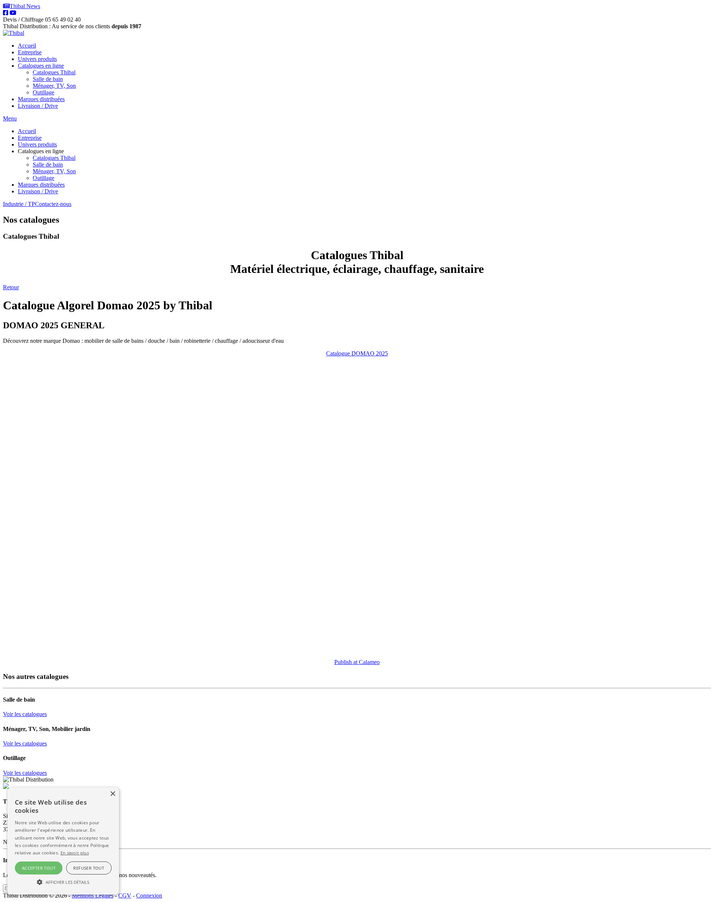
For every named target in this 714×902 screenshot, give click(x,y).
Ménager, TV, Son (54, 86)
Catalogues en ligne (41, 65)
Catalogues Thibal (54, 72)
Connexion (149, 895)
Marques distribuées (41, 99)
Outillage (43, 92)
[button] (63, 881)
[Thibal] (13, 33)
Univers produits (37, 59)
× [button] (112, 794)
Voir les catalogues (25, 714)
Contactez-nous (53, 204)
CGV (124, 895)
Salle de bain (48, 79)
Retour (11, 287)
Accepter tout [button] (38, 868)
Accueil (27, 45)
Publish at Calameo (357, 662)
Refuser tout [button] (88, 868)
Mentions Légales (92, 895)
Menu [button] (10, 118)
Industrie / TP (19, 204)
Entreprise (30, 52)
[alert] (63, 841)
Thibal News (25, 6)
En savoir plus (75, 853)
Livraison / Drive (38, 106)
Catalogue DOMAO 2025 (357, 353)
